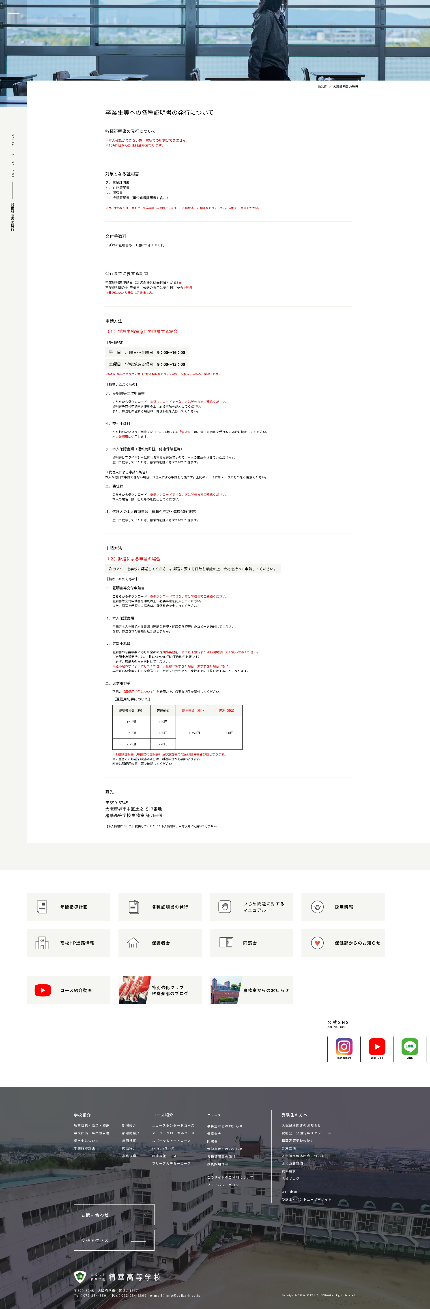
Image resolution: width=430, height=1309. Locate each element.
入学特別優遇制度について (303, 1156)
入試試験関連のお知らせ (301, 1125)
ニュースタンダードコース (173, 1125)
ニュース (214, 1115)
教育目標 (81, 1125)
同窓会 (212, 1141)
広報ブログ (291, 1178)
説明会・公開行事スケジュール (306, 1133)
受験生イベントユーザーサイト (307, 1199)
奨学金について (86, 1140)
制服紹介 (129, 1125)
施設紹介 (129, 1148)
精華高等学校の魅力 (298, 1140)
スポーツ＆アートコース (171, 1140)
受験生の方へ (295, 1114)
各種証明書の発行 (221, 1156)
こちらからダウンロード (129, 401)
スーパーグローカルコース (173, 1133)
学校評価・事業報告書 (92, 1133)
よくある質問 (292, 1163)
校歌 (106, 1125)
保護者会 (214, 1133)
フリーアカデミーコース (171, 1163)
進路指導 (129, 1156)
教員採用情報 (218, 1164)
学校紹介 (82, 1114)
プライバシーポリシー (225, 1185)
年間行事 (129, 1140)
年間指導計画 (84, 1148)
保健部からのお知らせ (225, 1149)
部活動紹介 (131, 1133)
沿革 (95, 1125)
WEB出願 (289, 1192)
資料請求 (289, 1171)
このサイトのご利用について (230, 1177)
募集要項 (289, 1148)
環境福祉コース (164, 1156)
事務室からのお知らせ (225, 1126)
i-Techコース (163, 1148)
